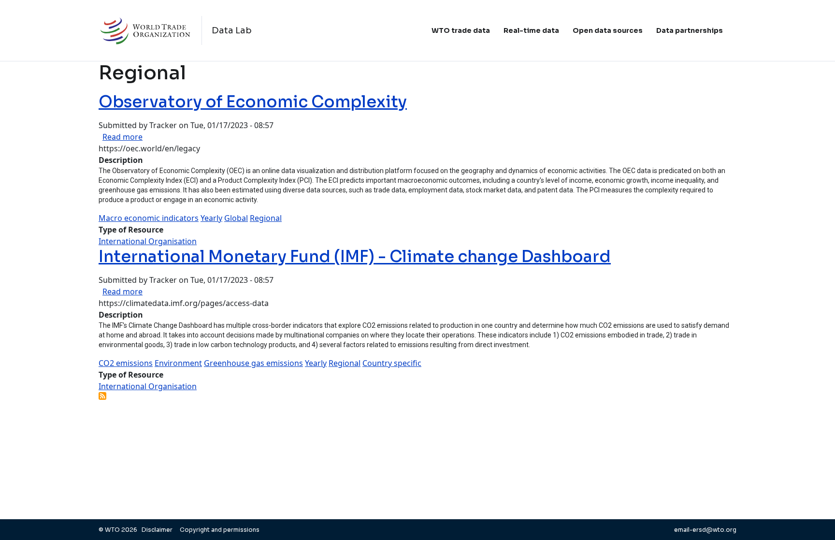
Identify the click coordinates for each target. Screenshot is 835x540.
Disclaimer (158, 529)
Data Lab (232, 30)
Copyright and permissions (219, 529)
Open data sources (608, 30)
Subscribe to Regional (102, 396)
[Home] (150, 30)
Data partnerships (689, 30)
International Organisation (148, 241)
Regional (266, 218)
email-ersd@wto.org (705, 529)
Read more (122, 136)
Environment (178, 363)
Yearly (211, 218)
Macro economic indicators (149, 218)
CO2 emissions (126, 363)
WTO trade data (461, 30)
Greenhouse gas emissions (253, 363)
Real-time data (531, 30)
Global (236, 218)
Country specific (391, 363)
